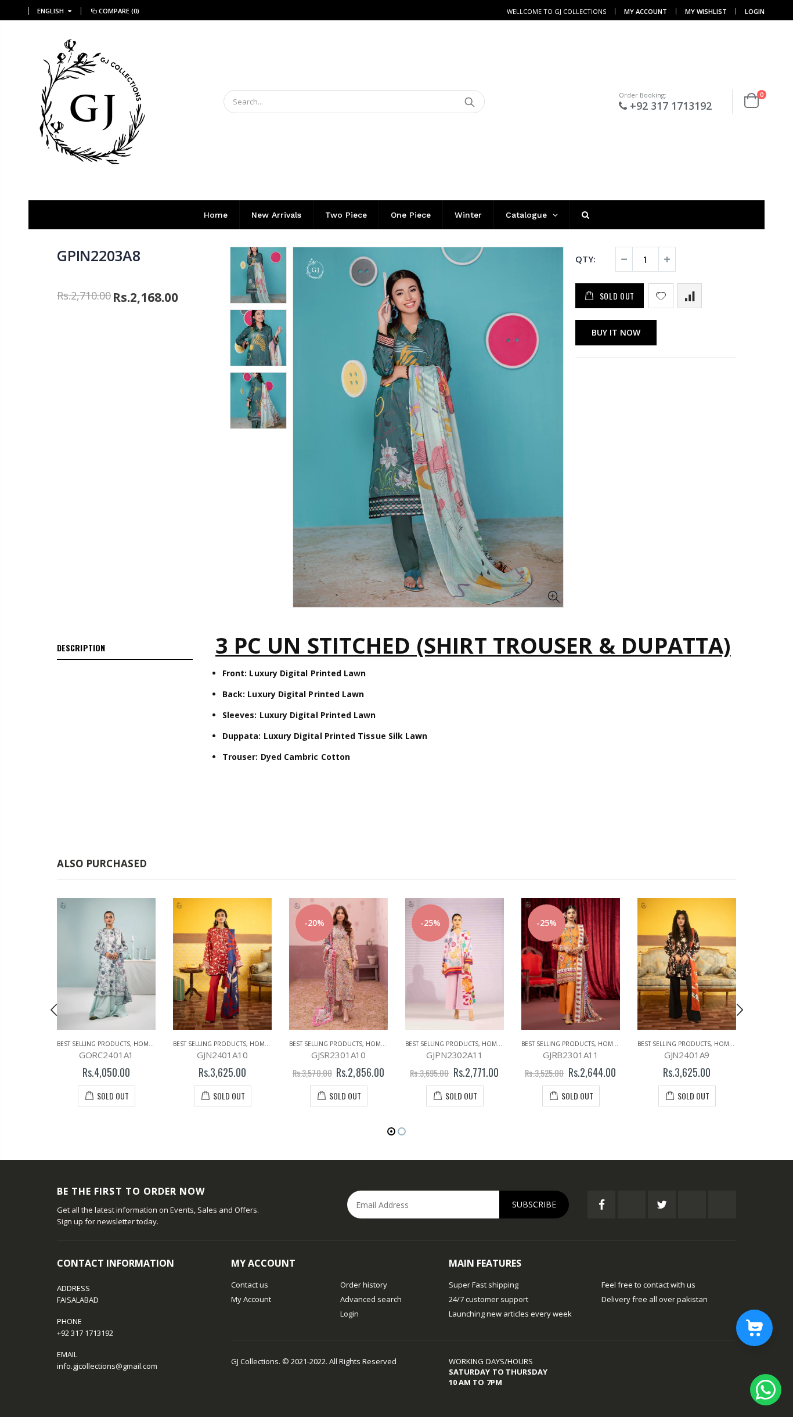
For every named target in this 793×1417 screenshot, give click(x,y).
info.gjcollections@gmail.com (107, 1366)
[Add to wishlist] (660, 295)
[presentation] (54, 1009)
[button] (391, 1131)
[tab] (125, 648)
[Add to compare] (689, 295)
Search (470, 102)
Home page (151, 1044)
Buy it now (616, 332)
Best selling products (93, 1044)
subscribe (534, 1204)
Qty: (585, 259)
